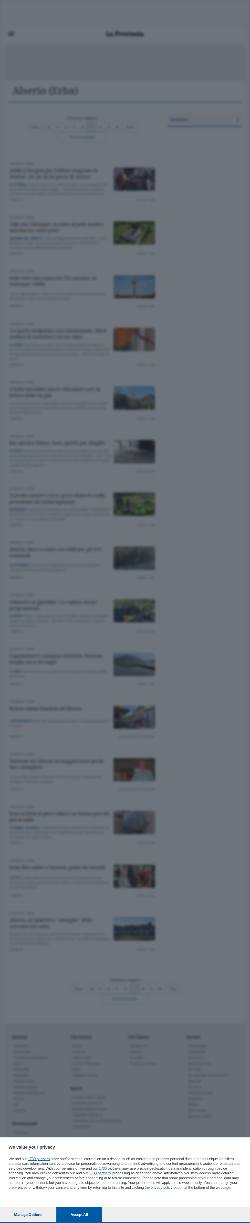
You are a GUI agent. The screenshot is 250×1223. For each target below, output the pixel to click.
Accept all (79, 1214)
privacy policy (162, 1187)
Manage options (28, 1214)
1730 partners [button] (39, 1159)
